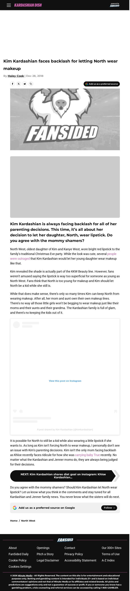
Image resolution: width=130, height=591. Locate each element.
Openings (43, 548)
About (13, 548)
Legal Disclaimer (48, 560)
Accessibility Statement (80, 560)
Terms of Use (111, 554)
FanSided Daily (19, 554)
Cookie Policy (18, 560)
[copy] (30, 83)
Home (14, 520)
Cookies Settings (20, 566)
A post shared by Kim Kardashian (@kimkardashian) (65, 429)
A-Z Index (108, 560)
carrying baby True (87, 455)
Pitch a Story (45, 554)
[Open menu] (9, 5)
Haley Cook (16, 76)
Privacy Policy (73, 554)
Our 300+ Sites (111, 548)
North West (28, 520)
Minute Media (25, 575)
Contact (69, 548)
